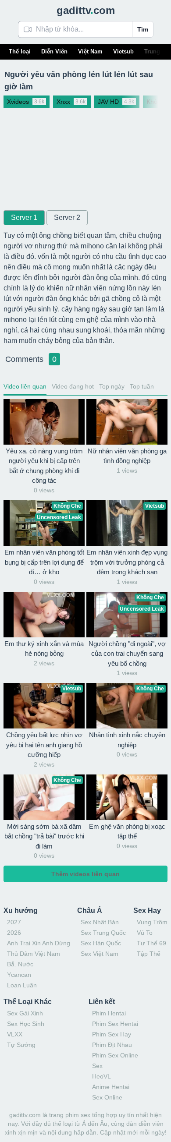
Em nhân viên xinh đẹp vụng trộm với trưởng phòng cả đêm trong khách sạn (126, 562)
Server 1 (24, 217)
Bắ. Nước (20, 964)
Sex (97, 1065)
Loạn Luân (22, 985)
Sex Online (107, 1097)
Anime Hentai (110, 1086)
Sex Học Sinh (25, 1023)
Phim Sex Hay (111, 1034)
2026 (14, 932)
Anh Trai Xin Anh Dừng (38, 943)
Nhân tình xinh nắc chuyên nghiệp (127, 740)
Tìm (142, 29)
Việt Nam (90, 51)
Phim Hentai (109, 1013)
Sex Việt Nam (99, 953)
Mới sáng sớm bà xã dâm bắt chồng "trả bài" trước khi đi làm (44, 836)
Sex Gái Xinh (25, 1013)
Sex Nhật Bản (100, 922)
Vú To (145, 932)
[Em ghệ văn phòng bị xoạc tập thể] (126, 797)
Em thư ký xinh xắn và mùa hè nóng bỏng (44, 649)
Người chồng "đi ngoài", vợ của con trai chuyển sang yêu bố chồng (127, 653)
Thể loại (20, 51)
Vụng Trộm (152, 922)
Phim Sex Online (115, 1055)
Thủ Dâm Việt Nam (33, 953)
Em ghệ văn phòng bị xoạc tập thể (127, 831)
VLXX (14, 1034)
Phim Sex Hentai (115, 1023)
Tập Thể (148, 953)
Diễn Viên (54, 51)
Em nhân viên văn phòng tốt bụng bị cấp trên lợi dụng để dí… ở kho (44, 562)
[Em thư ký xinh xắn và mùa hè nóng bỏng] (44, 614)
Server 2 (67, 217)
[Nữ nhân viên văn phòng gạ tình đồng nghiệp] (126, 422)
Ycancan (19, 974)
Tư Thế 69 (151, 943)
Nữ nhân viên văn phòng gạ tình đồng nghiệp (127, 456)
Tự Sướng (21, 1044)
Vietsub (123, 51)
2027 (14, 922)
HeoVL (101, 1076)
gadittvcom (86, 10)
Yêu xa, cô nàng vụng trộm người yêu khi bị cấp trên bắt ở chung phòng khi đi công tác (44, 465)
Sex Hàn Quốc (101, 943)
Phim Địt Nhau (112, 1044)
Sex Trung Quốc (103, 932)
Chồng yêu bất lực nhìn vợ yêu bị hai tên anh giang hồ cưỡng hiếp (44, 744)
